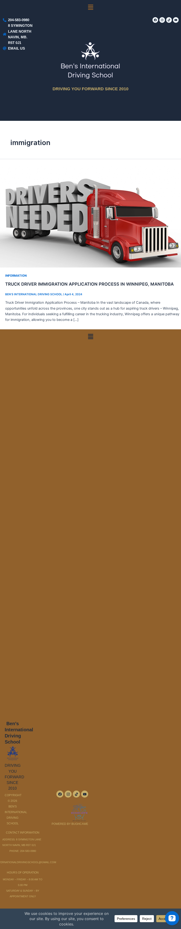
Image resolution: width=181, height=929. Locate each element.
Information (16, 275)
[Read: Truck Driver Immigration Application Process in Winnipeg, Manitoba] (90, 216)
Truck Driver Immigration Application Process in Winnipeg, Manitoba (89, 284)
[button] (90, 7)
